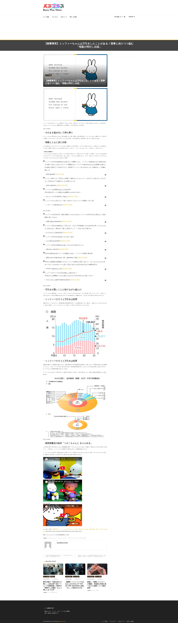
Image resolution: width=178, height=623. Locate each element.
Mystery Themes (62, 621)
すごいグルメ (55, 17)
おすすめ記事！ (69, 576)
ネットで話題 (46, 17)
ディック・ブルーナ (57, 538)
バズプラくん (55, 579)
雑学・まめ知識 (73, 17)
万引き (81, 538)
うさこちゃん (50, 538)
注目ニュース (64, 17)
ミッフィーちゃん (75, 538)
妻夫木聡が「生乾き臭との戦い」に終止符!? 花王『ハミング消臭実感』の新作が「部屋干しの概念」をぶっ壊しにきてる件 (52, 586)
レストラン (93, 590)
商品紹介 (52, 576)
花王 (56, 592)
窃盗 (85, 538)
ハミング (49, 592)
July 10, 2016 (59, 174)
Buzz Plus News (52, 10)
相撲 (97, 590)
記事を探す (131, 16)
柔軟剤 (53, 592)
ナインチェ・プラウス (66, 538)
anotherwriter (57, 78)
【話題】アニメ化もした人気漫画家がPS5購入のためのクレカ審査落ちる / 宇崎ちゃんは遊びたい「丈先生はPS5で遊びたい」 (92, 556)
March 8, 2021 (63, 249)
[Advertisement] (89, 29)
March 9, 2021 (63, 185)
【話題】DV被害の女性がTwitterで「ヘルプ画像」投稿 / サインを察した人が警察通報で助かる (59, 556)
